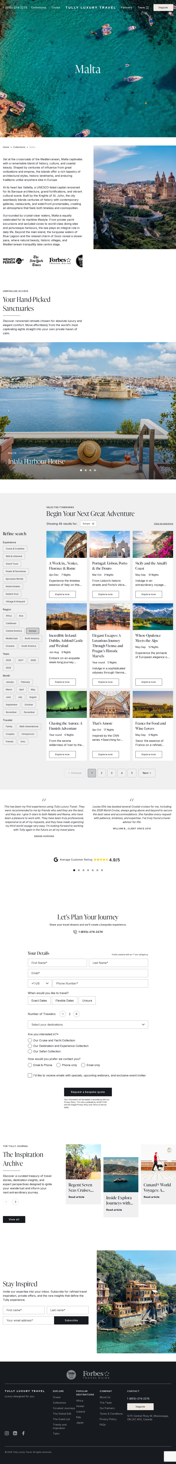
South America (28, 646)
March (9, 689)
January (10, 682)
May (33, 689)
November (11, 712)
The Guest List (61, 1419)
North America (32, 638)
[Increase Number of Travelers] (76, 1014)
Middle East (12, 638)
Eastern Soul (12, 594)
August (32, 697)
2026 (8, 660)
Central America (14, 631)
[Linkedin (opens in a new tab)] (15, 1433)
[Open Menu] (147, 8)
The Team (106, 1402)
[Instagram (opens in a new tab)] (7, 1433)
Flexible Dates (65, 1000)
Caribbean (11, 623)
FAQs (103, 1424)
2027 (20, 660)
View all (14, 1219)
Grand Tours (12, 563)
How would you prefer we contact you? (54, 1059)
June (8, 697)
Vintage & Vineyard (15, 601)
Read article (76, 1197)
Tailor (56, 1433)
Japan (80, 1422)
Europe (32, 631)
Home (6, 147)
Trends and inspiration (60, 1426)
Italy (78, 1417)
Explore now (62, 594)
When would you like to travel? (48, 993)
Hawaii (80, 1406)
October (29, 704)
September (11, 704)
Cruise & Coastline (15, 548)
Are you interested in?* (43, 1034)
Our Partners (107, 1408)
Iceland (80, 1411)
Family (9, 726)
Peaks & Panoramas (16, 571)
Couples (10, 734)
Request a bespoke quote (88, 1091)
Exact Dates (39, 1000)
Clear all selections (163, 523)
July (20, 697)
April (21, 689)
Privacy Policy (70, 1102)
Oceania (10, 646)
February (25, 682)
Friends (9, 741)
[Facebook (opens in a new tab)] (23, 1433)
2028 (33, 660)
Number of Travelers (42, 1014)
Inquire (163, 7)
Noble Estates (13, 586)
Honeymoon (28, 734)
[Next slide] (167, 411)
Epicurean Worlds (14, 579)
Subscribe (71, 1320)
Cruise (56, 1397)
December (29, 712)
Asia (21, 615)
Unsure (87, 1000)
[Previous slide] (9, 411)
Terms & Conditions (111, 1413)
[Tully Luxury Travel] (91, 8)
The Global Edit (62, 1413)
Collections (19, 147)
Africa (9, 615)
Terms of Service (99, 1105)
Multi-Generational (29, 726)
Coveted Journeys (64, 1408)
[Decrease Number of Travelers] (63, 1014)
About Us (105, 1397)
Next (145, 773)
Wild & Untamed (14, 556)
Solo (23, 741)
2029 (8, 667)
